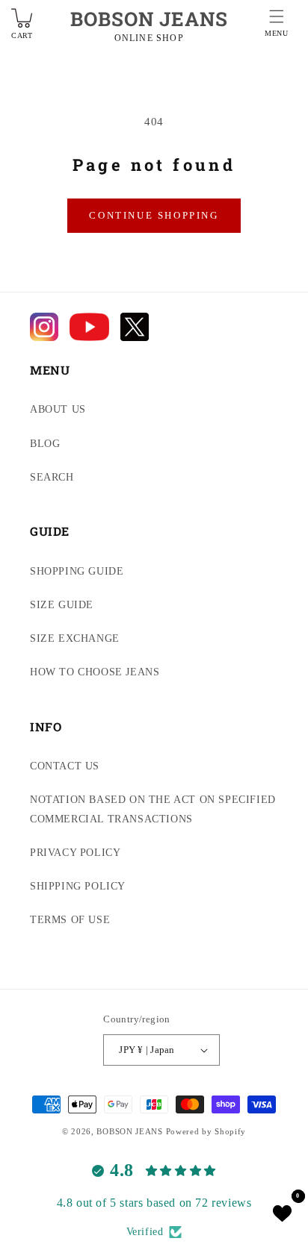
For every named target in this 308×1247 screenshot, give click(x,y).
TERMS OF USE (70, 919)
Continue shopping (153, 215)
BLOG (45, 443)
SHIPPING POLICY (78, 886)
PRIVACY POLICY (75, 852)
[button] (276, 25)
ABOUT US (58, 409)
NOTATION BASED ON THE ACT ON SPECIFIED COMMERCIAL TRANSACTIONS (153, 809)
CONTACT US (64, 766)
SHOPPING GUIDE (76, 571)
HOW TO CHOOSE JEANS (94, 672)
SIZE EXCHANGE (75, 638)
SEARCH (52, 477)
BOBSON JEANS (149, 18)
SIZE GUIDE (61, 604)
